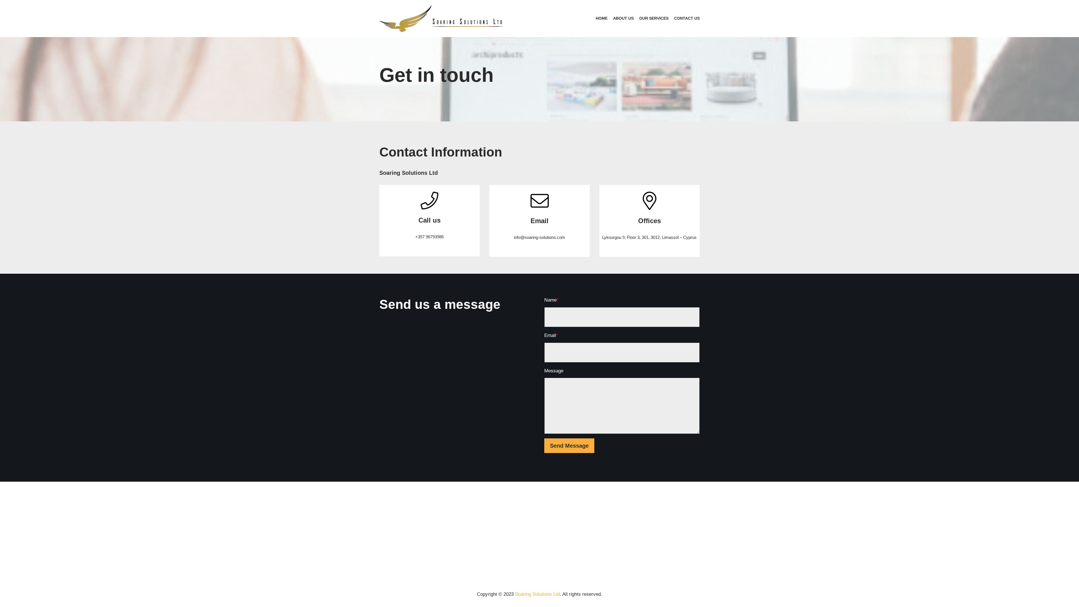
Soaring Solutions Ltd (537, 594)
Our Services (653, 18)
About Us (623, 18)
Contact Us (687, 18)
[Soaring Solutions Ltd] (442, 18)
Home (601, 18)
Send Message (569, 446)
